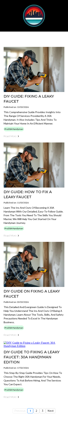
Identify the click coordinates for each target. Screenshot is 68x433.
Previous (19, 410)
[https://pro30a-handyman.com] (34, 16)
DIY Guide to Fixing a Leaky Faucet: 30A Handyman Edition (31, 357)
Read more (10, 136)
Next (51, 410)
